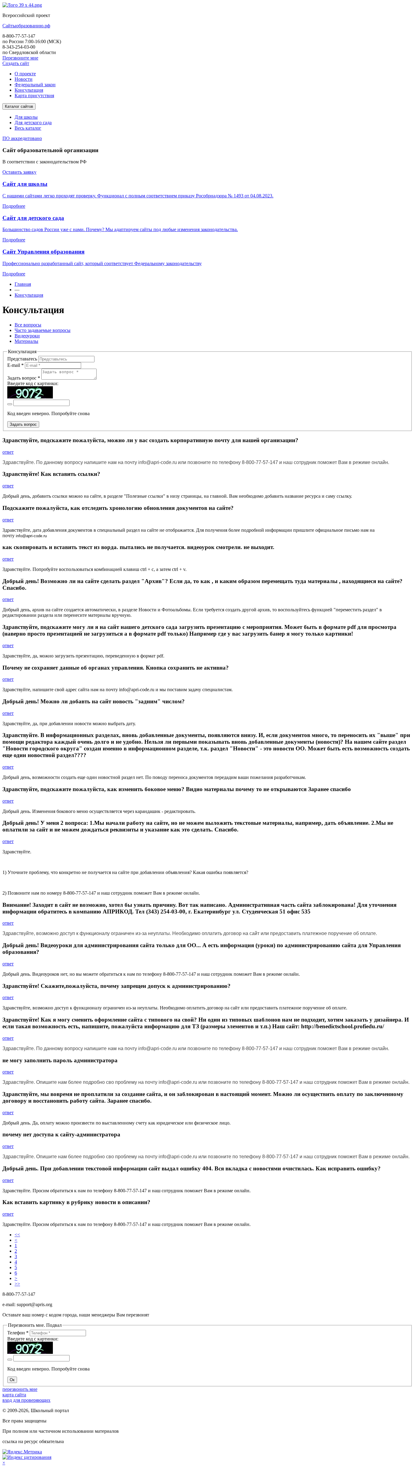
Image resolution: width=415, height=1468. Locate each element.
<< (17, 1234)
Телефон (18, 1332)
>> (17, 1283)
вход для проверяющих (26, 1400)
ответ (8, 452)
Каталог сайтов (19, 106)
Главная (23, 284)
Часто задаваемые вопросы (42, 330)
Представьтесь (22, 358)
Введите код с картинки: (32, 383)
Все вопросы (28, 324)
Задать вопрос (23, 378)
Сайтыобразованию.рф (26, 25)
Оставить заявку (19, 172)
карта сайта (14, 1394)
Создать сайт (15, 63)
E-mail (15, 365)
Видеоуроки (27, 335)
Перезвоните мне (20, 57)
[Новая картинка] (9, 404)
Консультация (29, 295)
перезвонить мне (19, 1389)
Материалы (26, 341)
